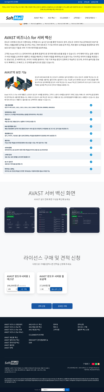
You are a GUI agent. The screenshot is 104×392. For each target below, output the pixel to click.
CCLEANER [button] (64, 18)
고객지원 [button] (77, 18)
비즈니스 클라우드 (36, 23)
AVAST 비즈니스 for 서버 (13, 329)
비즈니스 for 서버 (63, 23)
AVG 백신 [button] (51, 18)
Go (67, 389)
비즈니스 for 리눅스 (77, 23)
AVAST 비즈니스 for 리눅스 (13, 332)
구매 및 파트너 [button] (90, 18)
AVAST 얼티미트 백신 (11, 340)
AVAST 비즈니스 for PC (12, 327)
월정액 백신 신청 (83, 329)
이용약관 (86, 370)
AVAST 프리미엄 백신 (11, 342)
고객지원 (56, 329)
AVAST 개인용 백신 (11, 337)
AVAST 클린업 (9, 345)
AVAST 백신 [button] (38, 18)
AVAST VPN (8, 348)
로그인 (80, 2)
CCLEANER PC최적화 (36, 335)
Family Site (38, 389)
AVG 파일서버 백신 (35, 327)
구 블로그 (86, 363)
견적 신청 (41, 306)
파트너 (55, 327)
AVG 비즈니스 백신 (35, 324)
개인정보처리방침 (95, 370)
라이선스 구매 (82, 327)
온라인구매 (94, 2)
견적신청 (86, 2)
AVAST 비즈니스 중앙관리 (13, 324)
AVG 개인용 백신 (34, 329)
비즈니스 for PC (50, 23)
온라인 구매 (62, 306)
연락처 (55, 324)
